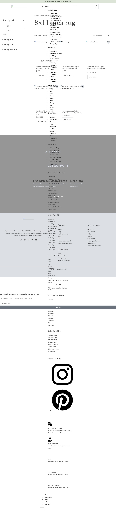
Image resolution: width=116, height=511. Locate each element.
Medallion (53, 129)
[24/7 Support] (50, 468)
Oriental (52, 131)
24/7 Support (52, 472)
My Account (91, 231)
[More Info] (72, 176)
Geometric (53, 126)
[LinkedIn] (36, 240)
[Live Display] (35, 176)
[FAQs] (50, 455)
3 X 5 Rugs (53, 81)
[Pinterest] (62, 410)
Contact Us (90, 229)
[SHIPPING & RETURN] (50, 424)
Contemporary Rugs (56, 16)
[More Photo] (54, 176)
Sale (59, 238)
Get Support (91, 238)
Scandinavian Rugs (55, 34)
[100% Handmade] (50, 439)
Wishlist (89, 236)
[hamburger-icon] (74, 6)
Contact (47, 504)
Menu (47, 6)
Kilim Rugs (53, 23)
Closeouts (48, 497)
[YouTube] (32, 240)
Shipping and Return (93, 241)
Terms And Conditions (94, 245)
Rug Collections (52, 10)
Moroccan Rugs (55, 27)
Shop (46, 495)
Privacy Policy (62, 258)
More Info (76, 181)
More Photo (59, 181)
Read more (41, 75)
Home (36, 15)
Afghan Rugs (54, 13)
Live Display (40, 181)
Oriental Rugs (54, 30)
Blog (46, 499)
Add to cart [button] (67, 75)
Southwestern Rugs (56, 37)
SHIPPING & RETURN (55, 428)
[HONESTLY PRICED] (50, 481)
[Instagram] (62, 386)
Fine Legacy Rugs (55, 18)
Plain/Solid (53, 133)
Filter (5, 34)
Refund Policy (62, 256)
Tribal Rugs (53, 39)
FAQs (49, 459)
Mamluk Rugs (54, 25)
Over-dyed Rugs (55, 32)
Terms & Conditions (64, 260)
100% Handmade (53, 443)
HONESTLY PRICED (54, 485)
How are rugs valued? (64, 241)
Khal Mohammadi (55, 20)
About (47, 502)
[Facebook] (28, 240)
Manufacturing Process (65, 243)
